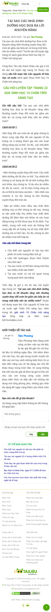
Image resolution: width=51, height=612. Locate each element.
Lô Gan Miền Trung (10, 557)
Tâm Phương (25, 335)
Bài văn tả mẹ (32, 502)
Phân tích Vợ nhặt (34, 537)
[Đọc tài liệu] (23, 605)
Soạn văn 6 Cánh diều (12, 537)
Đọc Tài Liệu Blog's (10, 549)
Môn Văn (6, 498)
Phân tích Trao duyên (35, 556)
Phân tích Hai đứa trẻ (35, 520)
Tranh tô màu (8, 517)
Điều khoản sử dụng (31, 599)
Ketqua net (7, 553)
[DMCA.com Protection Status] (20, 594)
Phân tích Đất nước (35, 516)
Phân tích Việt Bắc (34, 498)
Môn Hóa (6, 509)
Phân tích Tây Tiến (10, 513)
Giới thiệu (15, 599)
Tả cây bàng (31, 548)
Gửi (42, 434)
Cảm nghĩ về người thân (37, 552)
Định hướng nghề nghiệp (37, 524)
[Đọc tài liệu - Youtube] (28, 605)
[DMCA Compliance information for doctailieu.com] (35, 594)
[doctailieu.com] (25, 572)
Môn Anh (6, 502)
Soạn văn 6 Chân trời (11, 541)
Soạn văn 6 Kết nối (10, 545)
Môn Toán (6, 505)
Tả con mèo (31, 505)
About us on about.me (12, 525)
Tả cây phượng (9, 521)
